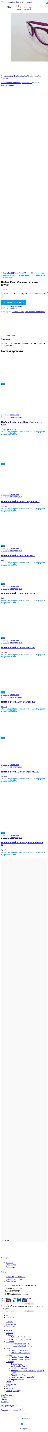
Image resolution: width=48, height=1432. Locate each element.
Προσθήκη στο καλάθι (14, 302)
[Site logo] (24, 11)
